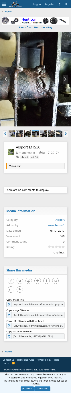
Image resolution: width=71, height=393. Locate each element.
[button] (4, 4)
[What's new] (59, 4)
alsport (24, 157)
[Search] (66, 4)
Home (6, 363)
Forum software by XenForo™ (29, 369)
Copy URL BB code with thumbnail (25, 321)
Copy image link (15, 299)
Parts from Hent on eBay (35, 27)
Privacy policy (44, 359)
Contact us (8, 359)
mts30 (34, 157)
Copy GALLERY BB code (18, 331)
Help (56, 359)
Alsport (60, 219)
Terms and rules (25, 359)
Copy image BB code (17, 310)
